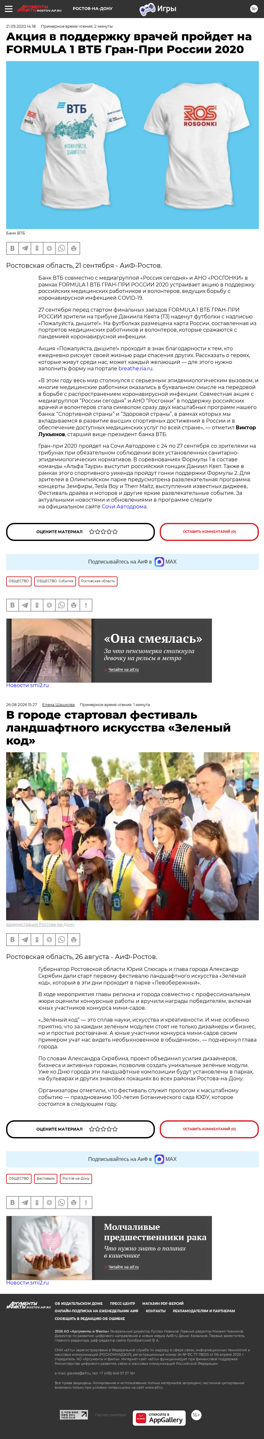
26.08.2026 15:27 (21, 704)
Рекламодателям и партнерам (204, 1311)
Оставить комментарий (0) (209, 532)
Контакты (155, 1311)
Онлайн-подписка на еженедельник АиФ (96, 1311)
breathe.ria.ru (135, 368)
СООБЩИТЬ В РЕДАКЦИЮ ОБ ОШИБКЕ (90, 1319)
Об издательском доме (79, 1304)
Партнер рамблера (110, 1415)
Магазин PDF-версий (163, 1304)
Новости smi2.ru (27, 685)
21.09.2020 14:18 (21, 26)
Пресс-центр (122, 1304)
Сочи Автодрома (124, 507)
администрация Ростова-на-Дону (40, 924)
